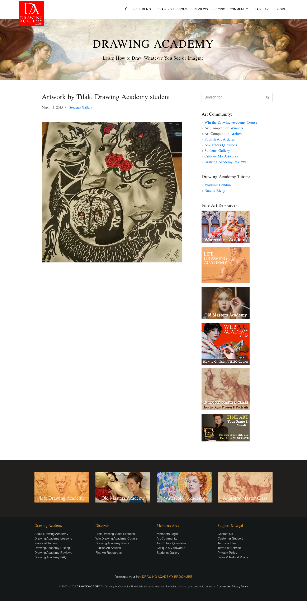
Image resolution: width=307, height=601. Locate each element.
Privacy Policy (227, 552)
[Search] (268, 97)
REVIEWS (201, 9)
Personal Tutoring (46, 543)
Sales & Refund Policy (233, 557)
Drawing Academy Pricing (52, 548)
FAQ (258, 9)
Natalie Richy (214, 190)
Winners (236, 127)
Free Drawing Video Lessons (115, 534)
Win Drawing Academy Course (116, 538)
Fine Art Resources (108, 552)
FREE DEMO (142, 9)
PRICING (219, 9)
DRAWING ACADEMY (153, 43)
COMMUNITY (239, 9)
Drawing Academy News (112, 543)
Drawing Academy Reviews (225, 161)
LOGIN (280, 9)
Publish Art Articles (219, 139)
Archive (236, 133)
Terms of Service (229, 548)
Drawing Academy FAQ (50, 557)
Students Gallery (80, 107)
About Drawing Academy (51, 534)
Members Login (167, 534)
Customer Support (230, 538)
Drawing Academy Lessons (53, 538)
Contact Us (225, 534)
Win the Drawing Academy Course (230, 122)
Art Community (167, 538)
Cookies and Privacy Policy (232, 586)
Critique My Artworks (221, 156)
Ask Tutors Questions (220, 144)
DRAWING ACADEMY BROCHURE (167, 576)
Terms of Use (227, 543)
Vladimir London (217, 184)
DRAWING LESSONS (172, 9)
